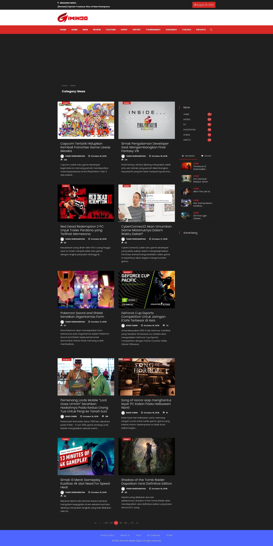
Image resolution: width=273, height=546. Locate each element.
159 (111, 522)
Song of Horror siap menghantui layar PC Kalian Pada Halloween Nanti (146, 404)
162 (125, 522)
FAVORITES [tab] (189, 156)
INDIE (85, 29)
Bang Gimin (132, 325)
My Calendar (153, 535)
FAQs (138, 535)
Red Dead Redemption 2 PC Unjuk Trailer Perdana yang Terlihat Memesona (82, 230)
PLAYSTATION (189, 129)
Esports (201, 29)
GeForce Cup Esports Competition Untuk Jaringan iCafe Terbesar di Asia (143, 317)
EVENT (124, 29)
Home (65, 85)
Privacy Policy (107, 535)
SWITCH (187, 139)
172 (132, 522)
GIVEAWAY (171, 29)
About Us (125, 535)
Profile (169, 535)
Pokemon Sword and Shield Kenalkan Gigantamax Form (82, 315)
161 (121, 522)
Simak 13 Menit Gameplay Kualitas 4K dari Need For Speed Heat (85, 483)
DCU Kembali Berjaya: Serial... (201, 180)
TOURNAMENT (153, 29)
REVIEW (97, 29)
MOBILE (66, 359)
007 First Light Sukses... (200, 217)
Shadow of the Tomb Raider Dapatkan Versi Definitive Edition (146, 482)
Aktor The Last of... (202, 191)
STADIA (186, 134)
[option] (98, 7)
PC (184, 124)
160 (116, 522)
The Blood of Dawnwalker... (200, 168)
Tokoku (186, 29)
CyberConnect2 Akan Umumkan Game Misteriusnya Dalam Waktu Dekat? (146, 230)
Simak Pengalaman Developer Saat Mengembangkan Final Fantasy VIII (145, 147)
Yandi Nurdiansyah (75, 156)
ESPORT (137, 29)
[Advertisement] (136, 55)
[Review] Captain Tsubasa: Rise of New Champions (84, 6)
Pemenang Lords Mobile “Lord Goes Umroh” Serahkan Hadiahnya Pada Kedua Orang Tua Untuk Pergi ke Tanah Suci (84, 405)
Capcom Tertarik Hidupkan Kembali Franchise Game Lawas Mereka (85, 147)
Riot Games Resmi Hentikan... (202, 204)
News (73, 85)
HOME (63, 29)
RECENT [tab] (207, 156)
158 (106, 522)
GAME (74, 29)
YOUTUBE (111, 29)
